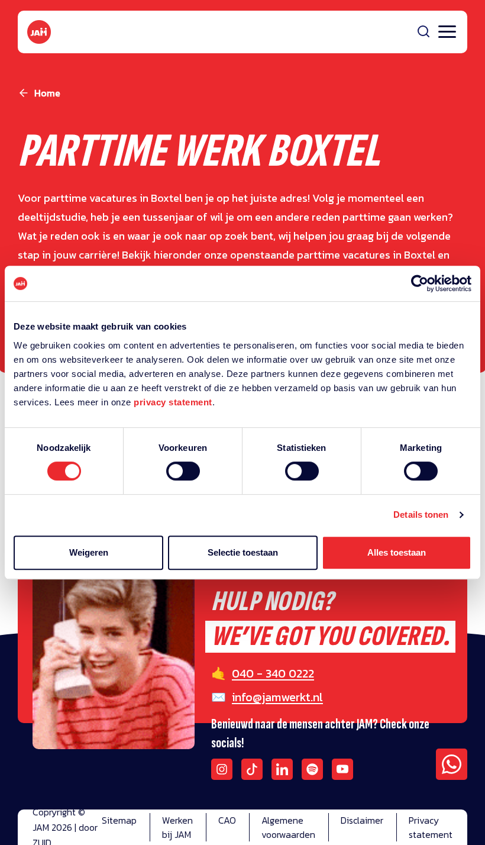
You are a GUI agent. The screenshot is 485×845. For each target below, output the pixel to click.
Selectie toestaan (243, 552)
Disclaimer (362, 820)
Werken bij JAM (177, 827)
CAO (227, 820)
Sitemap (119, 820)
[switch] (183, 479)
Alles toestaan (396, 552)
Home (47, 93)
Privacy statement (430, 827)
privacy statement (173, 402)
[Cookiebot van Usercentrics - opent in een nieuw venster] (419, 283)
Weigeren (88, 552)
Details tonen (420, 514)
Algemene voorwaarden (288, 827)
